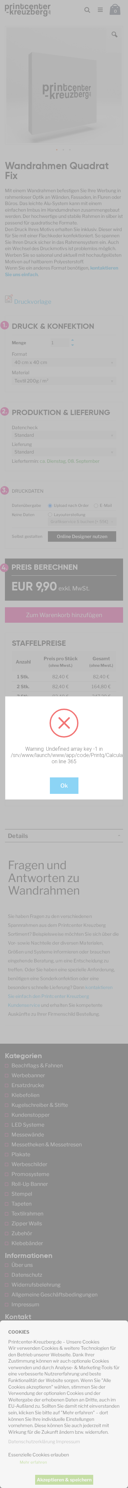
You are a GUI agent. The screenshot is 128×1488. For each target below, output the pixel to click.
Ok (64, 785)
